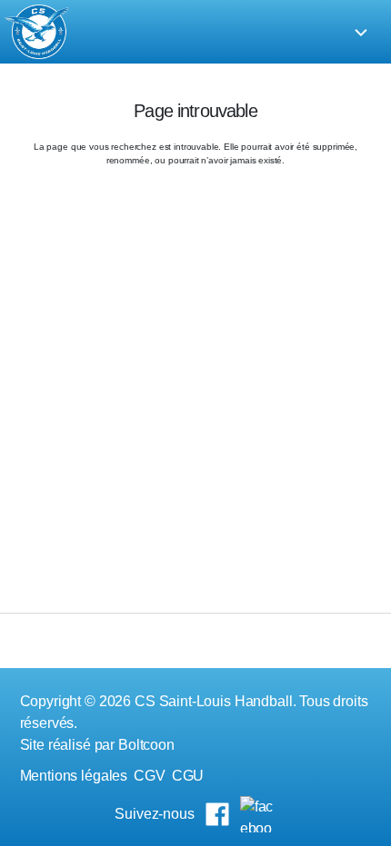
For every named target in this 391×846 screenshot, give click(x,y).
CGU (188, 775)
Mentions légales (74, 775)
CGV (149, 775)
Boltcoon (146, 745)
